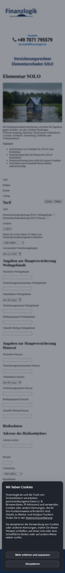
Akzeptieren (32, 564)
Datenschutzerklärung (39, 518)
